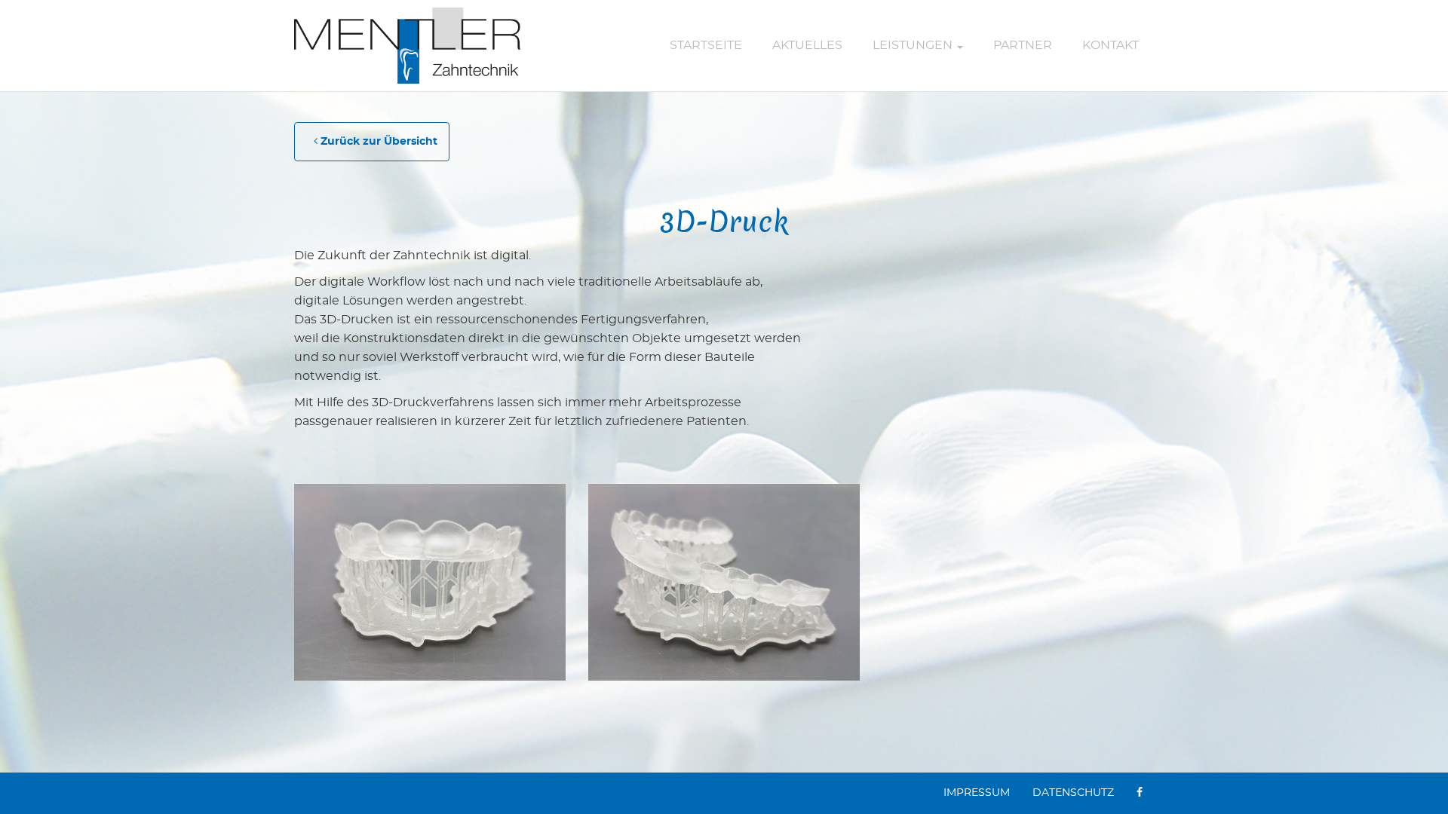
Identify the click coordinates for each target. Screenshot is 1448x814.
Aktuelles (807, 45)
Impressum (976, 793)
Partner (1022, 45)
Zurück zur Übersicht (377, 141)
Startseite (706, 45)
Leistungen (914, 45)
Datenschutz (1073, 793)
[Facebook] (1139, 793)
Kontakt (1110, 45)
